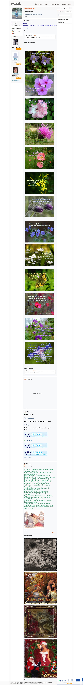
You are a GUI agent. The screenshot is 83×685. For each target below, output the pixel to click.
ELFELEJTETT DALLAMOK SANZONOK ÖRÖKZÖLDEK (16, 62)
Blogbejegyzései (15, 25)
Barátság (26, 20)
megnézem (18, 49)
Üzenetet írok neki (16, 30)
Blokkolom (15, 33)
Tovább (53, 532)
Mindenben (68, 11)
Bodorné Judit (15, 73)
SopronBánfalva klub (16, 47)
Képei (14, 23)
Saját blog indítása (64, 8)
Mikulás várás (28, 535)
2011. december (61, 22)
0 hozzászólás (30, 379)
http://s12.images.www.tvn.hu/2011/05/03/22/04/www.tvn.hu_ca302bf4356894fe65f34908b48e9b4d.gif (41, 25)
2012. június (60, 21)
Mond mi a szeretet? (30, 42)
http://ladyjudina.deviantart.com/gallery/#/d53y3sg (33, 14)
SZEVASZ (27, 411)
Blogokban (61, 11)
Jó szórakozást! (28, 11)
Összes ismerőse (15, 80)
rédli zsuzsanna (28, 35)
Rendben (69, 683)
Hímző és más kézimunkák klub (15, 76)
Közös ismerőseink (17, 31)
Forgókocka (27, 378)
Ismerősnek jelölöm (17, 28)
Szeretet (26, 463)
